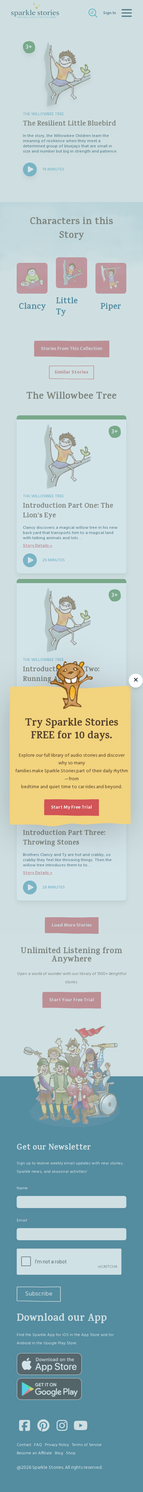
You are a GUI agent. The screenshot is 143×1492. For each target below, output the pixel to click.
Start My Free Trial (71, 807)
